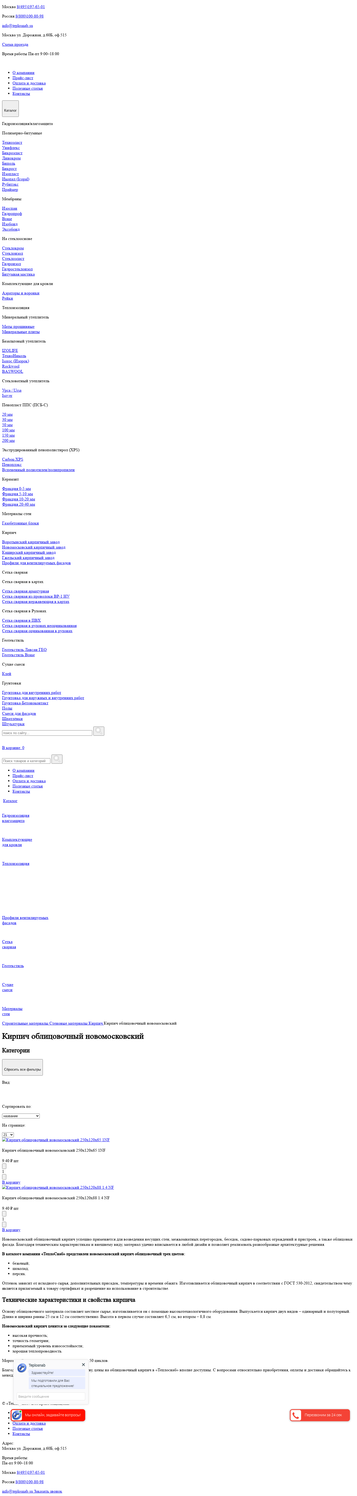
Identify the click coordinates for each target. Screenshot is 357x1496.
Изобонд (10, 223)
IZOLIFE (10, 350)
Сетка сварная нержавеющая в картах (35, 601)
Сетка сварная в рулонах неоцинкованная (39, 625)
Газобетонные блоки (20, 523)
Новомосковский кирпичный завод (33, 547)
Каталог (10, 800)
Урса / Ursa (11, 390)
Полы (7, 708)
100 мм (8, 429)
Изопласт (10, 173)
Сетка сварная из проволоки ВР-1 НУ (36, 596)
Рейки (7, 298)
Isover (7, 395)
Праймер (10, 189)
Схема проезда (15, 44)
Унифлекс (11, 147)
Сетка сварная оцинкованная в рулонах (37, 630)
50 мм (7, 424)
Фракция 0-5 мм (16, 488)
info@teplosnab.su (17, 25)
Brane (7, 218)
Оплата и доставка (29, 83)
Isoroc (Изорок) (15, 360)
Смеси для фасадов (19, 713)
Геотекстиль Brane (18, 654)
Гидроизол (11, 263)
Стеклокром (13, 247)
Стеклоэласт (13, 258)
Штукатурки (13, 723)
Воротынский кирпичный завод (31, 541)
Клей (6, 673)
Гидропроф (12, 213)
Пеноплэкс (12, 464)
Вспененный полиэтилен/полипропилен (38, 469)
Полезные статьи (28, 88)
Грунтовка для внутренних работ (31, 692)
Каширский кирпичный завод (29, 552)
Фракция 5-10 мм (17, 493)
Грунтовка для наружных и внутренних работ (43, 697)
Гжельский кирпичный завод (28, 557)
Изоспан (9, 208)
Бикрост (9, 168)
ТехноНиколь (14, 355)
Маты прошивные (18, 326)
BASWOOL (12, 371)
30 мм (7, 419)
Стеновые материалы (69, 1023)
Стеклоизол (12, 253)
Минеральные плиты (21, 331)
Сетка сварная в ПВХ (21, 620)
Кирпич (96, 1023)
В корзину (11, 1182)
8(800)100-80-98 (29, 16)
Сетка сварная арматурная (25, 591)
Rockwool (10, 366)
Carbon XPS (12, 459)
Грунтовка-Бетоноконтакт (25, 702)
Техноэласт (12, 142)
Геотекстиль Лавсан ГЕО (24, 649)
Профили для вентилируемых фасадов (36, 562)
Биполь (8, 163)
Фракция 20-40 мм (18, 504)
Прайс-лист (23, 77)
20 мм (7, 414)
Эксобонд (11, 229)
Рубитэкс (10, 184)
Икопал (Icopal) (15, 178)
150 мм (8, 435)
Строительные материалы (25, 1023)
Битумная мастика (18, 274)
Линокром (11, 158)
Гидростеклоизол (17, 268)
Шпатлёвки (12, 718)
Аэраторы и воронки (20, 292)
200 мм (8, 440)
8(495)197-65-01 (31, 6)
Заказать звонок (48, 1491)
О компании (23, 72)
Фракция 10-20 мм (18, 498)
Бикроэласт (12, 152)
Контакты (21, 93)
